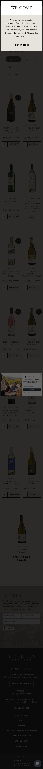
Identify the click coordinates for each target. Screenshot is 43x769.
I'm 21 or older (21, 45)
